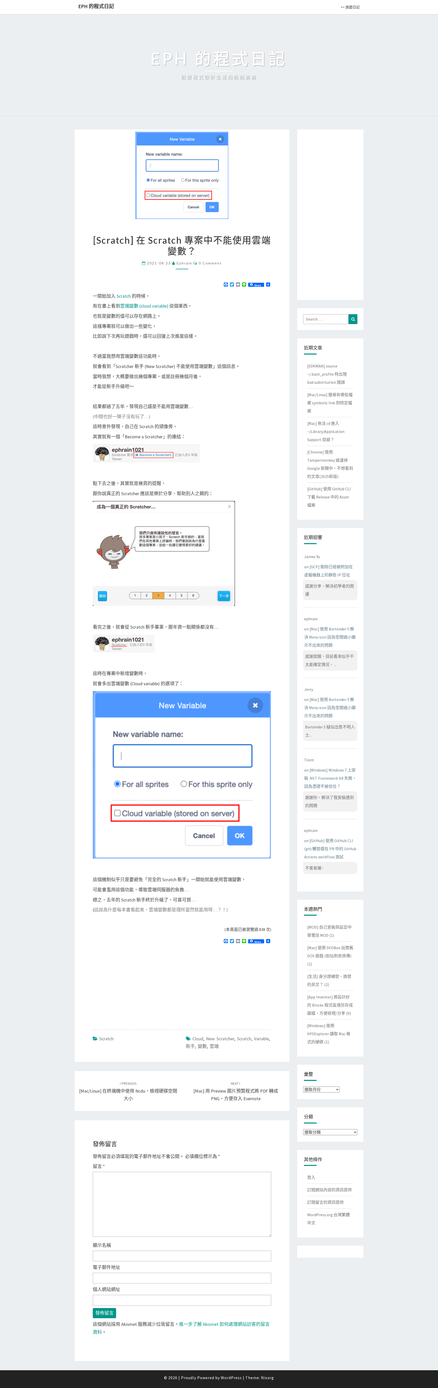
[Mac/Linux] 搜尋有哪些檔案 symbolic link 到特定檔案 (330, 402)
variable (261, 1039)
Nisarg (267, 1377)
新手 (190, 1046)
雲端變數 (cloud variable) (144, 306)
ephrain (184, 263)
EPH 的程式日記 (96, 6)
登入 (311, 1177)
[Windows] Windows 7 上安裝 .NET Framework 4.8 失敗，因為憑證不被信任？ (330, 778)
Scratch (124, 296)
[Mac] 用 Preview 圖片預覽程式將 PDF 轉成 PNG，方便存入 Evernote (235, 1091)
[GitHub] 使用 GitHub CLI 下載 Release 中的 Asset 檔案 (329, 497)
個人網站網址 (106, 1289)
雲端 (214, 1046)
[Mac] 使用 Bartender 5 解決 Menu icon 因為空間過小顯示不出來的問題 (330, 637)
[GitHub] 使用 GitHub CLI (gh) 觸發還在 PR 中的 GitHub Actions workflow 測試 (330, 848)
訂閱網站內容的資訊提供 (329, 1189)
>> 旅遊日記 (350, 7)
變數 (202, 1046)
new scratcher (220, 1039)
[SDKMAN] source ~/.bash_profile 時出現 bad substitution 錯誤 (327, 374)
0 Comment (210, 263)
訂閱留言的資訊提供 (325, 1202)
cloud (197, 1039)
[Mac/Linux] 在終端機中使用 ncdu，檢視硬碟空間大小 (128, 1091)
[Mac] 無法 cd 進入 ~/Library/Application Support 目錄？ (325, 431)
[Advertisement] (135, 984)
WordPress (231, 1377)
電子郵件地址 (106, 1267)
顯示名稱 (102, 1245)
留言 (99, 1166)
